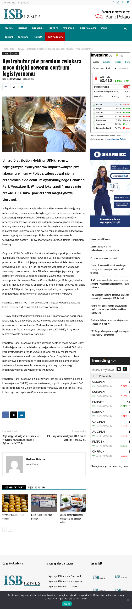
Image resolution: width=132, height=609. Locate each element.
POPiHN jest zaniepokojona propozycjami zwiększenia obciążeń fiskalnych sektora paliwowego (108, 309)
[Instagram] (117, 2)
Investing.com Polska (116, 139)
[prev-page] (4, 529)
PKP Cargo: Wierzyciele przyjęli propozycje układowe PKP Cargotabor (109, 332)
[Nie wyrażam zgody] (127, 600)
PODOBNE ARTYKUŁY (14, 487)
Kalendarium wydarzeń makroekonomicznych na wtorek (104, 248)
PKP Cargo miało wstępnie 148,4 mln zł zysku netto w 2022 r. (66, 437)
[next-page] (10, 529)
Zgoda (66, 603)
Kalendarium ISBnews (100, 239)
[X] (128, 2)
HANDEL (21, 48)
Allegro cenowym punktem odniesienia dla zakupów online (71, 518)
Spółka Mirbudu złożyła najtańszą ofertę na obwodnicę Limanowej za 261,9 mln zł (109, 296)
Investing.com (120, 466)
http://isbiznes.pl (32, 464)
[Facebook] (112, 2)
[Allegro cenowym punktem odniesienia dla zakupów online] (73, 503)
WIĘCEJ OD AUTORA (36, 487)
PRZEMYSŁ (15, 53)
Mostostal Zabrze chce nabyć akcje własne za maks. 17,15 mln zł (109, 321)
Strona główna (8, 48)
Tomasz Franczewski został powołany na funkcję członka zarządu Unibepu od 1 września (108, 268)
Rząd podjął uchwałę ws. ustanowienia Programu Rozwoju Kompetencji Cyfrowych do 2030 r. (21, 439)
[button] (125, 28)
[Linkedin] (123, 2)
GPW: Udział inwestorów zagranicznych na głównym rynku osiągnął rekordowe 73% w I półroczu (109, 283)
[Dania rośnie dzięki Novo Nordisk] (44, 503)
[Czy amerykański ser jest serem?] (15, 503)
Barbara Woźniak (14, 78)
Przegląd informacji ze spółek (103, 258)
